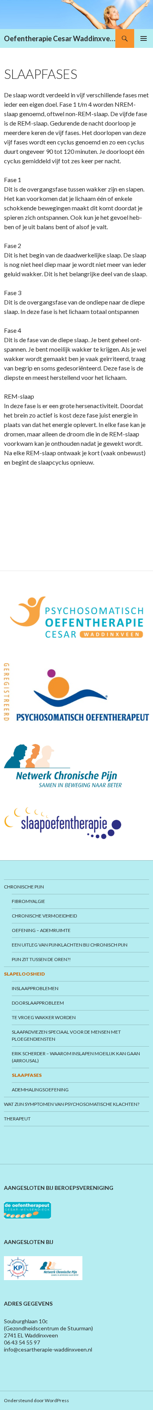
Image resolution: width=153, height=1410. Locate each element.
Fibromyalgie (28, 901)
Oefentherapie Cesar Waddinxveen (59, 38)
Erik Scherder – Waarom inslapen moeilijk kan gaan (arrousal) (76, 1057)
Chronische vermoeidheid (44, 916)
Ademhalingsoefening (40, 1090)
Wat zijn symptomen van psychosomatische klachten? (71, 1104)
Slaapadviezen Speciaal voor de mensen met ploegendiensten (66, 1035)
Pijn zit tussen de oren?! (41, 959)
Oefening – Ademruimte (41, 930)
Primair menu (143, 38)
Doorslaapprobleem (38, 1003)
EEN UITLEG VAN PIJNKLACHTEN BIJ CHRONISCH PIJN (70, 945)
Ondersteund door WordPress (36, 1400)
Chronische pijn (24, 887)
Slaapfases (27, 1075)
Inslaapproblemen (35, 988)
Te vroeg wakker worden (44, 1017)
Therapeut (17, 1119)
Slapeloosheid (24, 974)
